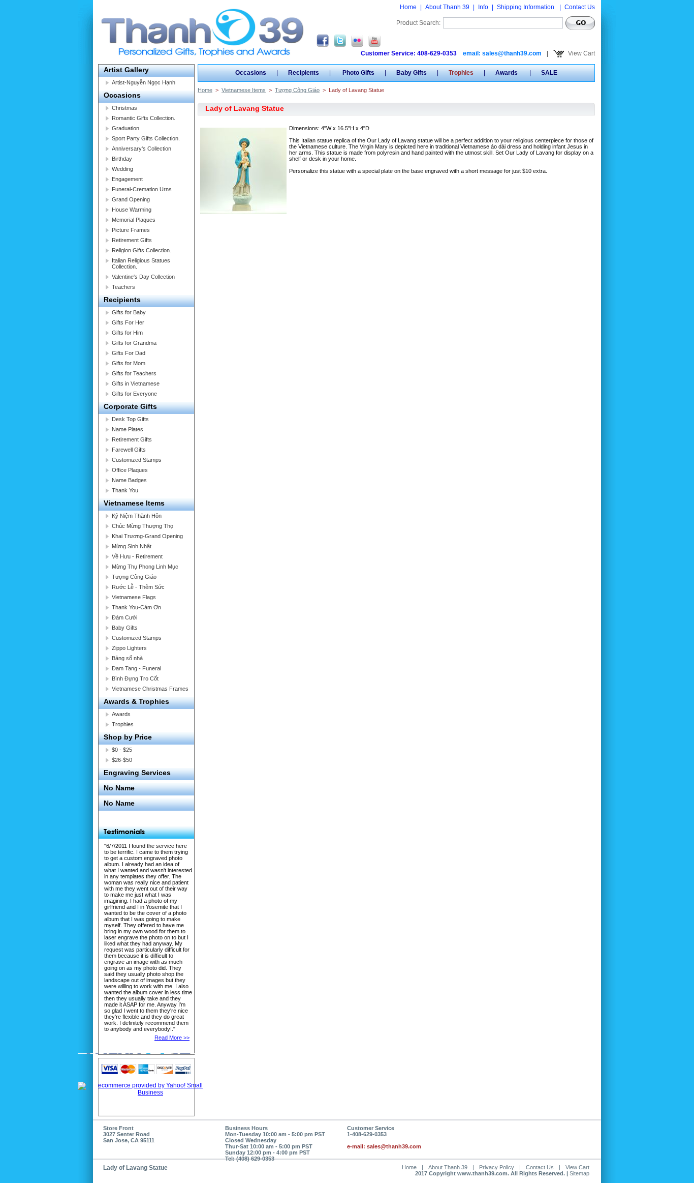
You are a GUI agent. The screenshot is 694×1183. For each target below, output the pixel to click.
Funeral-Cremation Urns (142, 189)
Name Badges (129, 480)
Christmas (124, 108)
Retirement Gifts (132, 240)
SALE (549, 72)
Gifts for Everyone (134, 394)
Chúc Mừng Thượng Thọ (142, 526)
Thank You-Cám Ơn (136, 607)
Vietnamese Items (134, 503)
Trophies (123, 724)
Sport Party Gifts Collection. (146, 138)
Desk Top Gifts (130, 419)
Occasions (122, 95)
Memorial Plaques (133, 220)
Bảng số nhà (127, 658)
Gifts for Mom (128, 363)
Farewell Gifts (129, 450)
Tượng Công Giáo (134, 577)
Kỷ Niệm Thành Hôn (137, 516)
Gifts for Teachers (134, 373)
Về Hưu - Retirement (137, 556)
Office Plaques (130, 470)
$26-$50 (122, 760)
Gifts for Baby (129, 312)
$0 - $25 (122, 750)
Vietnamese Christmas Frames (150, 689)
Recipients (122, 299)
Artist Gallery (126, 70)
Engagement (127, 179)
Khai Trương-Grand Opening (147, 536)
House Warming (131, 209)
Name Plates (127, 429)
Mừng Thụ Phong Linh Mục (145, 567)
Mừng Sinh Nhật (131, 546)
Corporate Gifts (130, 406)
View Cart (580, 53)
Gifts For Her (128, 322)
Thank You (125, 490)
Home (408, 7)
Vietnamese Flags (134, 597)
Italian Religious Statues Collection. (141, 263)
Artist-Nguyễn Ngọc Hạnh (143, 82)
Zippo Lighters (129, 648)
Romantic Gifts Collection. (143, 118)
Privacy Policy (496, 1167)
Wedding (122, 169)
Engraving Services (137, 772)
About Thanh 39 (447, 7)
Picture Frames (131, 230)
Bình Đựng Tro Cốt (135, 678)
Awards (121, 714)
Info (483, 7)
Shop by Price (128, 737)
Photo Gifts (357, 72)
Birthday (122, 159)
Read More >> (172, 1037)
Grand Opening (131, 199)
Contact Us (579, 7)
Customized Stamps (137, 460)
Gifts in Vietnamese (136, 383)
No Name (119, 788)
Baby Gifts (125, 628)
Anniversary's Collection (141, 148)
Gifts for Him (127, 333)
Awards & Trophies (136, 701)
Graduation (125, 128)
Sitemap (579, 1173)
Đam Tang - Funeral (136, 668)
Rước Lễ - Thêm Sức (138, 587)
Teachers (123, 287)
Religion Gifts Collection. (141, 250)
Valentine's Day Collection (143, 277)
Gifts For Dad (128, 353)
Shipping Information (526, 7)
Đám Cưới (124, 617)
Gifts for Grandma (134, 343)
